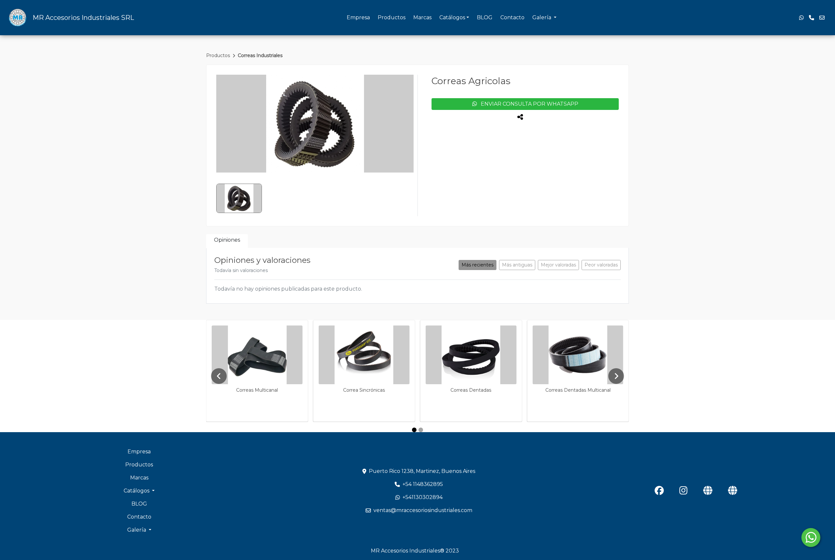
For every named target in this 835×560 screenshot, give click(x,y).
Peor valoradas (601, 265)
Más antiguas (517, 265)
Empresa (358, 17)
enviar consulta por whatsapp (527, 104)
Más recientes (477, 265)
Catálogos (452, 17)
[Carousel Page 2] (420, 430)
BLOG (485, 17)
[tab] (227, 241)
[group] (315, 124)
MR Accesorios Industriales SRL (83, 18)
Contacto (512, 17)
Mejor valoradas (558, 265)
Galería (542, 17)
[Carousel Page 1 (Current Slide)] (414, 430)
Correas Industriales (260, 55)
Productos (391, 17)
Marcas (422, 17)
